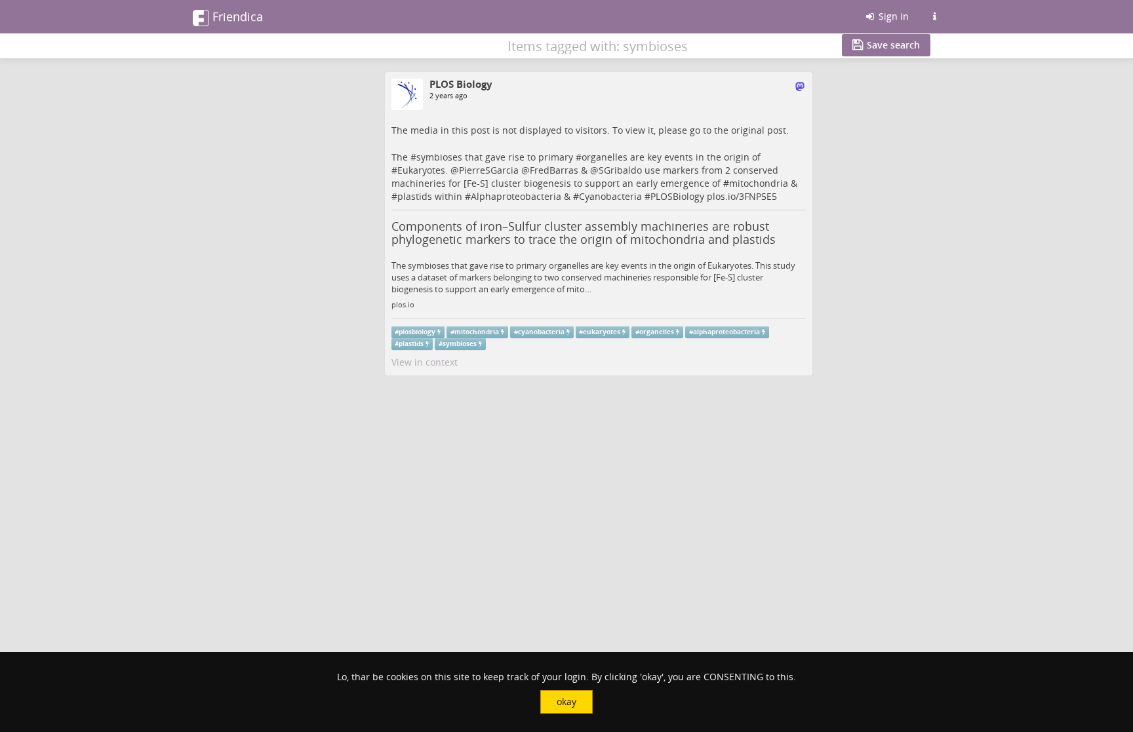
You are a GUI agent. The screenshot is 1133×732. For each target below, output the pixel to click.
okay (566, 701)
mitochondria (758, 183)
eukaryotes (601, 332)
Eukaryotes (421, 170)
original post (758, 130)
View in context (424, 362)
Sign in (892, 16)
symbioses (439, 157)
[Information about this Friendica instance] (934, 16)
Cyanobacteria (610, 196)
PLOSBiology (677, 196)
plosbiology (417, 332)
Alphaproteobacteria (516, 196)
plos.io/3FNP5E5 (742, 196)
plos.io (402, 304)
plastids (414, 196)
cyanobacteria (541, 332)
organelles (604, 157)
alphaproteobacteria (726, 332)
